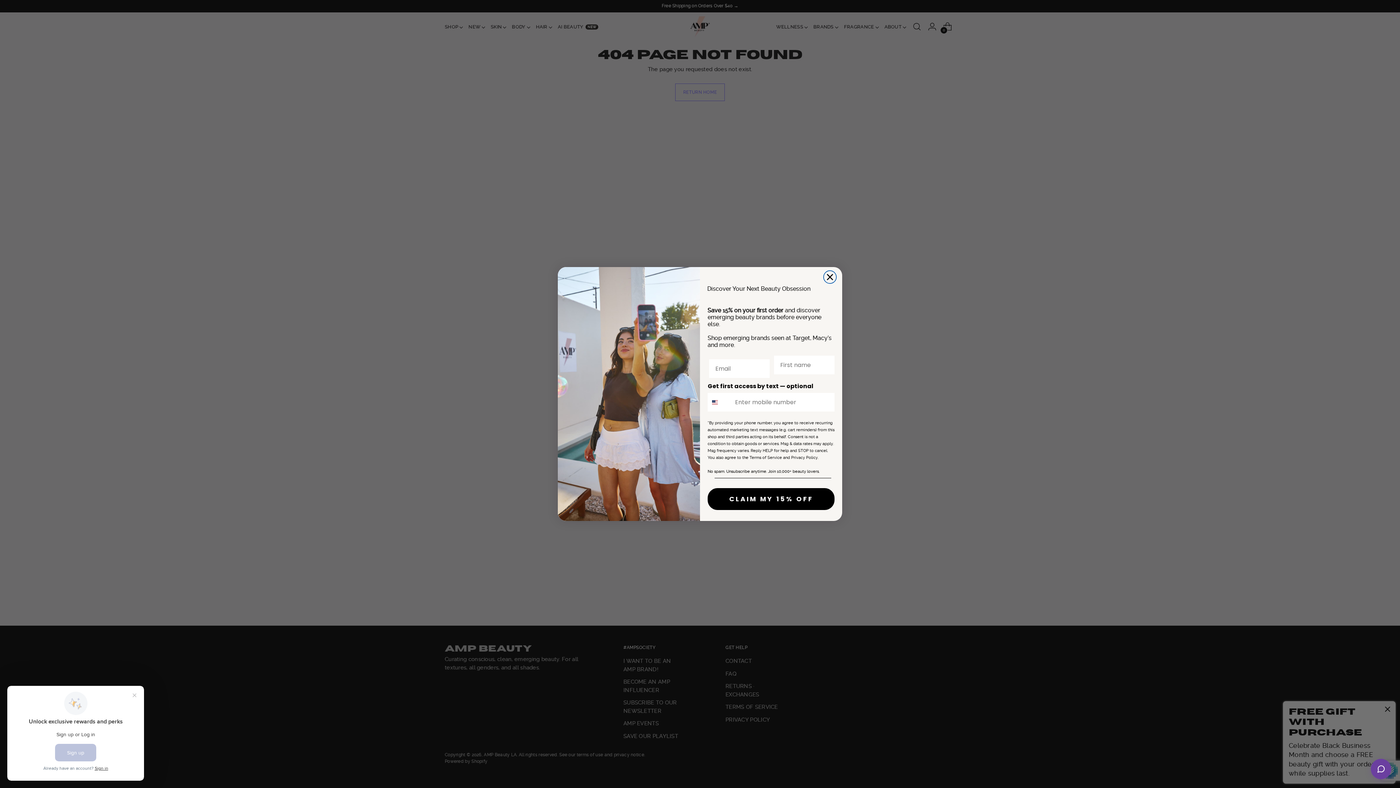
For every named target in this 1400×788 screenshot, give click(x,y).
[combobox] (719, 402)
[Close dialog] (830, 277)
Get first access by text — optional (760, 386)
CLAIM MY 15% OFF (771, 498)
